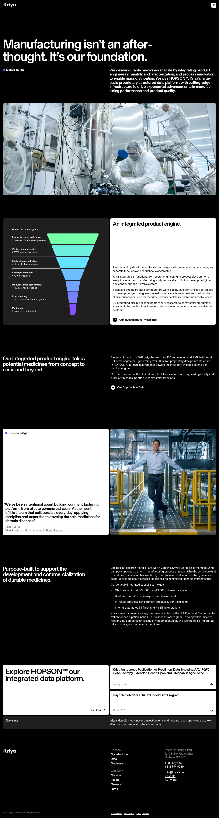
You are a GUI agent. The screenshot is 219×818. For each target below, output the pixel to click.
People (115, 779)
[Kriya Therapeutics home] (9, 5)
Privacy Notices (142, 813)
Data (114, 759)
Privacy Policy (116, 813)
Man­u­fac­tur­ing (120, 754)
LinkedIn (170, 776)
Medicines (117, 763)
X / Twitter (171, 779)
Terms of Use (129, 813)
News (114, 788)
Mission (116, 775)
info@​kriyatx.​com (175, 772)
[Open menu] (213, 5)
